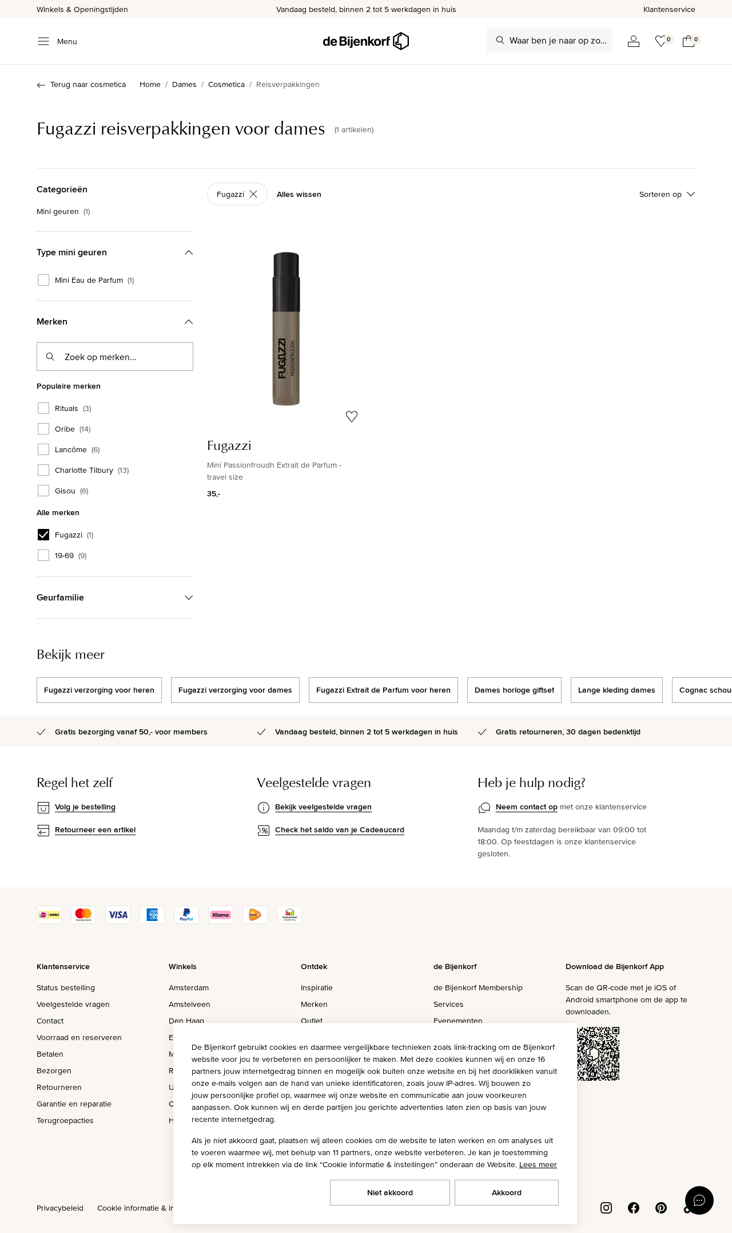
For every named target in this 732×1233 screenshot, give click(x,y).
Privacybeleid (60, 1207)
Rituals (73, 408)
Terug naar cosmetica (88, 84)
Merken (314, 1004)
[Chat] (699, 1200)
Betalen (50, 1053)
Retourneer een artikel (95, 829)
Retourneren (59, 1087)
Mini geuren (63, 211)
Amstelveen (189, 1004)
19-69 (70, 555)
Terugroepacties (65, 1120)
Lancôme (77, 449)
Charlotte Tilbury (92, 470)
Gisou (71, 490)
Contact (50, 1020)
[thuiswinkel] (289, 921)
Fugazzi (74, 534)
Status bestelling (66, 987)
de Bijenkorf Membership (478, 987)
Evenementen (458, 1020)
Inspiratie (317, 987)
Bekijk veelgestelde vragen (323, 806)
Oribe (72, 428)
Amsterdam (189, 987)
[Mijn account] (633, 41)
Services (448, 1004)
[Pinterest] (661, 1206)
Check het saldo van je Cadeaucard (339, 829)
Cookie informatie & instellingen (153, 1207)
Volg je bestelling (85, 806)
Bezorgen (54, 1070)
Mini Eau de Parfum (94, 279)
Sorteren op (660, 194)
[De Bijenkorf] (366, 41)
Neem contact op (527, 806)
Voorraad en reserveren (79, 1037)
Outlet (312, 1020)
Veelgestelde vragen (73, 1004)
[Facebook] (633, 1206)
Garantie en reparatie (74, 1103)
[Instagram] (606, 1206)
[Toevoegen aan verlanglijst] (352, 417)
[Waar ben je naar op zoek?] (500, 40)
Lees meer (538, 1164)
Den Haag (186, 1020)
